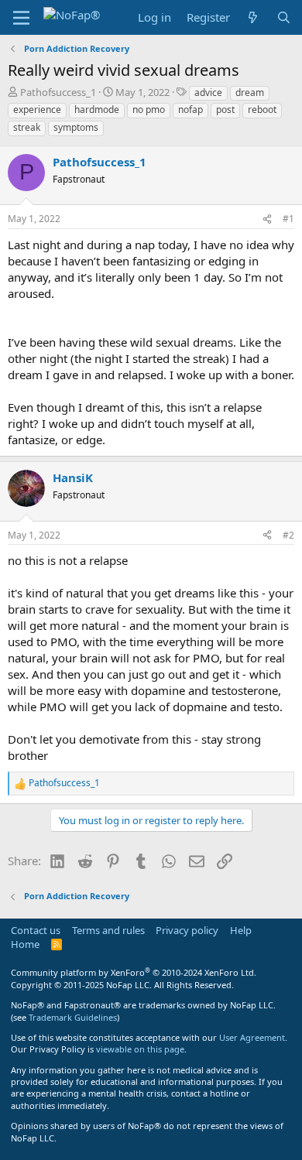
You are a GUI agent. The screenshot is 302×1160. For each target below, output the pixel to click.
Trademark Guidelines (73, 1017)
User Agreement (252, 1037)
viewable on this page (140, 1049)
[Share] (267, 219)
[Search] (284, 17)
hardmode (96, 109)
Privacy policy (187, 930)
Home (25, 944)
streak (26, 127)
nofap (190, 109)
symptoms (75, 127)
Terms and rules (108, 930)
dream (249, 92)
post (225, 109)
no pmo (148, 109)
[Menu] (21, 17)
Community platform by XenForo (133, 972)
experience (37, 109)
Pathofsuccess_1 (58, 92)
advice (208, 92)
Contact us (35, 930)
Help (241, 930)
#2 (288, 535)
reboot (262, 109)
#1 (288, 218)
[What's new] (253, 17)
